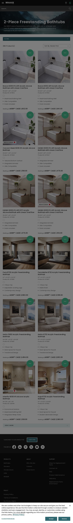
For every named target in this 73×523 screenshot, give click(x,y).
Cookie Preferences (8, 519)
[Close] (70, 506)
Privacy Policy (18, 515)
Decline (64, 519)
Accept (51, 519)
